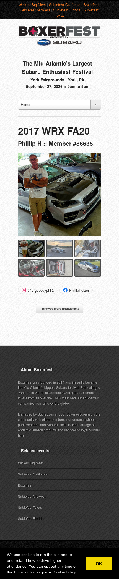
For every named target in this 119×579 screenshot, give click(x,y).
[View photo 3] (87, 248)
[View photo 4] (31, 268)
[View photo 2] (59, 248)
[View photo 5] (59, 268)
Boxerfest (91, 4)
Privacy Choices (27, 572)
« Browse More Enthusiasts (59, 308)
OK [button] (99, 563)
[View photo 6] (87, 268)
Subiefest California (64, 4)
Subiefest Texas (30, 507)
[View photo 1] (31, 248)
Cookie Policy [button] (65, 572)
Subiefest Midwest (35, 9)
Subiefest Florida (66, 9)
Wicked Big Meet (32, 4)
